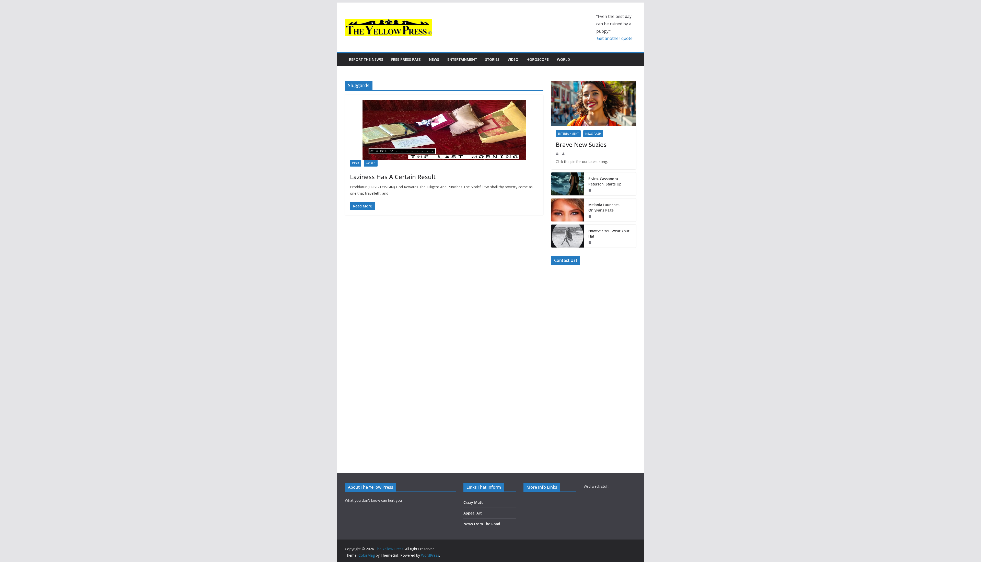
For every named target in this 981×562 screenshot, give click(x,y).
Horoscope (538, 59)
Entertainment (462, 59)
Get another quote (615, 38)
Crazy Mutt (473, 502)
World (563, 59)
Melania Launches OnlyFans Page (604, 207)
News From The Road (481, 523)
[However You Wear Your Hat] (567, 236)
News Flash (593, 133)
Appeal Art (472, 513)
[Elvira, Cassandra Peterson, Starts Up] (567, 183)
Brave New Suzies (581, 144)
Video (513, 59)
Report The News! (366, 59)
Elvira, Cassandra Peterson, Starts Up (605, 181)
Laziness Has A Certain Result (393, 176)
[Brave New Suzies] (593, 103)
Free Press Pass (406, 59)
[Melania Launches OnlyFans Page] (567, 209)
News (434, 59)
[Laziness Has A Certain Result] (444, 130)
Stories (492, 59)
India (355, 163)
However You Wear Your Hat (608, 233)
